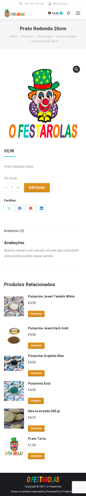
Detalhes (36, 400)
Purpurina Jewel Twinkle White (51, 296)
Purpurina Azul (39, 383)
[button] (76, 69)
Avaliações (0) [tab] (14, 231)
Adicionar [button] (36, 313)
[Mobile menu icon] (78, 13)
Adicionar (37, 187)
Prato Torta (37, 439)
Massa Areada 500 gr (44, 411)
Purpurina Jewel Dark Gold (48, 328)
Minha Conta (60, 3)
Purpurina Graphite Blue (46, 356)
